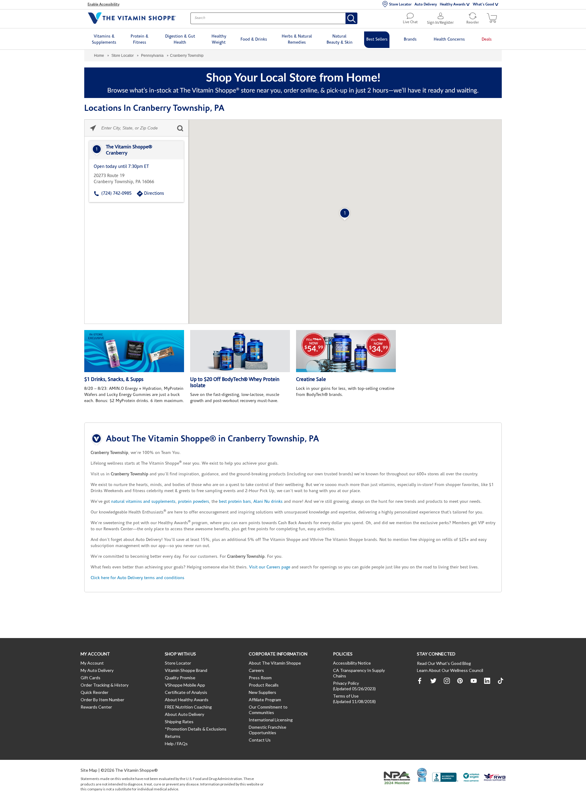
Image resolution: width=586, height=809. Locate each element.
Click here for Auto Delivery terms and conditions (137, 578)
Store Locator (400, 4)
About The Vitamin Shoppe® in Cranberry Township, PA (212, 439)
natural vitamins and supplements (143, 501)
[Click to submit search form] (180, 128)
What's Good (483, 4)
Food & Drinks (254, 39)
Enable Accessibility (103, 4)
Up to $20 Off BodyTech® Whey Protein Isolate (234, 382)
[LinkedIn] (487, 681)
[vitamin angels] (471, 778)
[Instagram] (447, 681)
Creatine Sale (311, 379)
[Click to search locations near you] (93, 128)
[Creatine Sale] (346, 351)
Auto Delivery (425, 4)
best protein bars (235, 501)
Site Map (89, 770)
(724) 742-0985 (116, 193)
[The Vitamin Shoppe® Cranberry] (136, 150)
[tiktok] (500, 681)
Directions (154, 193)
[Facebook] (420, 681)
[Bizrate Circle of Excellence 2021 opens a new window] (422, 774)
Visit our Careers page (269, 567)
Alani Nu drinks (268, 501)
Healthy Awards (452, 4)
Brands (410, 39)
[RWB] (494, 778)
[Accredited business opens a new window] (445, 778)
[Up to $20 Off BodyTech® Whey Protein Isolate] (240, 351)
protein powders (193, 501)
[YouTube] (474, 681)
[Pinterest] (460, 681)
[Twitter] (433, 681)
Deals (487, 39)
